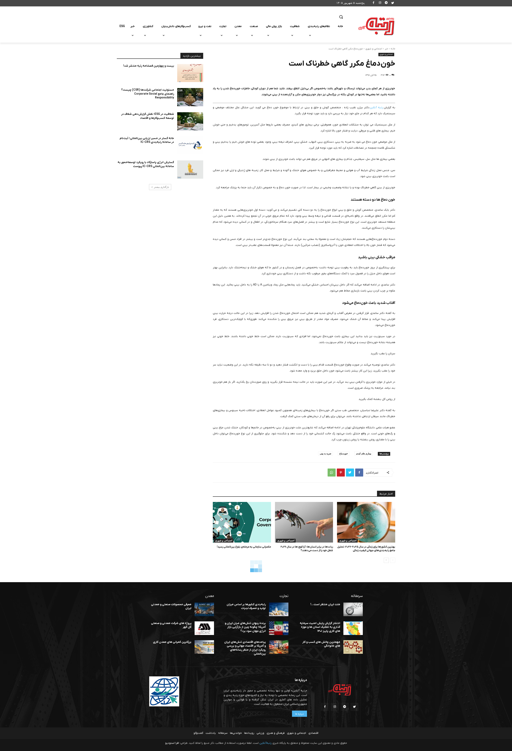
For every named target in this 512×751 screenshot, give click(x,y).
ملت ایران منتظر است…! (325, 604)
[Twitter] (392, 3)
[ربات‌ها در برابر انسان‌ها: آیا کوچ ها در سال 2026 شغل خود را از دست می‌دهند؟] (304, 522)
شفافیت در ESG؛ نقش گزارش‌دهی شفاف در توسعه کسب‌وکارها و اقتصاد (147, 116)
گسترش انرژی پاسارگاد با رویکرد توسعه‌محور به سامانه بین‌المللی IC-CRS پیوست (146, 164)
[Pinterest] (341, 473)
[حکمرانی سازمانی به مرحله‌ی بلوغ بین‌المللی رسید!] (242, 522)
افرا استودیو (172, 743)
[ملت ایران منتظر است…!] (353, 609)
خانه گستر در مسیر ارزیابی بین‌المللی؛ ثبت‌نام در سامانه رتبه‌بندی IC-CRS (147, 140)
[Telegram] (386, 3)
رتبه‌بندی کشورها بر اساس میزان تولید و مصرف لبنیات (246, 606)
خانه (393, 48)
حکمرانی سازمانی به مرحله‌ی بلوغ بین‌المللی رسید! (244, 547)
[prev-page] (392, 560)
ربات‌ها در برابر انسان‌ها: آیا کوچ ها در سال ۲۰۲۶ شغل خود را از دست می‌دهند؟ (307, 548)
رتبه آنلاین (376, 107)
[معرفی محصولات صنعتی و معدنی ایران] (204, 609)
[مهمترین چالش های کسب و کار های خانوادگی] (353, 647)
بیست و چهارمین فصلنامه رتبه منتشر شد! (148, 66)
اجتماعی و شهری (373, 48)
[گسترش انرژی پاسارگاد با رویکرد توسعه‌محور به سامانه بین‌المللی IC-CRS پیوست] (190, 169)
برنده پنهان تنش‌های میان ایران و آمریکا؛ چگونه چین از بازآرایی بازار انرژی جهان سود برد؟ (245, 627)
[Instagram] (380, 3)
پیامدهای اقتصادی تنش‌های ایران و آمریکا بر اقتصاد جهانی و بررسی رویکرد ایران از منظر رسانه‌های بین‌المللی (245, 648)
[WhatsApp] (332, 473)
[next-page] (386, 560)
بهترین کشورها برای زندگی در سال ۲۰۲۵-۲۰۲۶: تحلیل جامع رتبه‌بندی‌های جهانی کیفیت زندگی (366, 548)
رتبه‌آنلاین (265, 743)
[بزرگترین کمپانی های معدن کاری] (204, 647)
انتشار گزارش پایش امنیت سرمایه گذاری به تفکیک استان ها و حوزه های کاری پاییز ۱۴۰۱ (320, 627)
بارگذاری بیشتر (161, 187)
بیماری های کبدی (363, 453)
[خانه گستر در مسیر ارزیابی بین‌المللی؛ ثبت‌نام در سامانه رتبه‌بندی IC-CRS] (190, 145)
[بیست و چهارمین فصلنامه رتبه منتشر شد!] (190, 73)
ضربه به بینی (325, 453)
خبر (386, 48)
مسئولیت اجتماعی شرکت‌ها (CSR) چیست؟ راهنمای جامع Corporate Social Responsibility (147, 94)
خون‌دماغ (343, 453)
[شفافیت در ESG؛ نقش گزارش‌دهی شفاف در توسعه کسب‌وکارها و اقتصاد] (190, 121)
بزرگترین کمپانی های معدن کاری (172, 642)
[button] (341, 17)
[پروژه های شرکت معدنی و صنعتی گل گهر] (204, 628)
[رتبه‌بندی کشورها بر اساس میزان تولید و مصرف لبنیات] (278, 609)
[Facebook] (373, 3)
